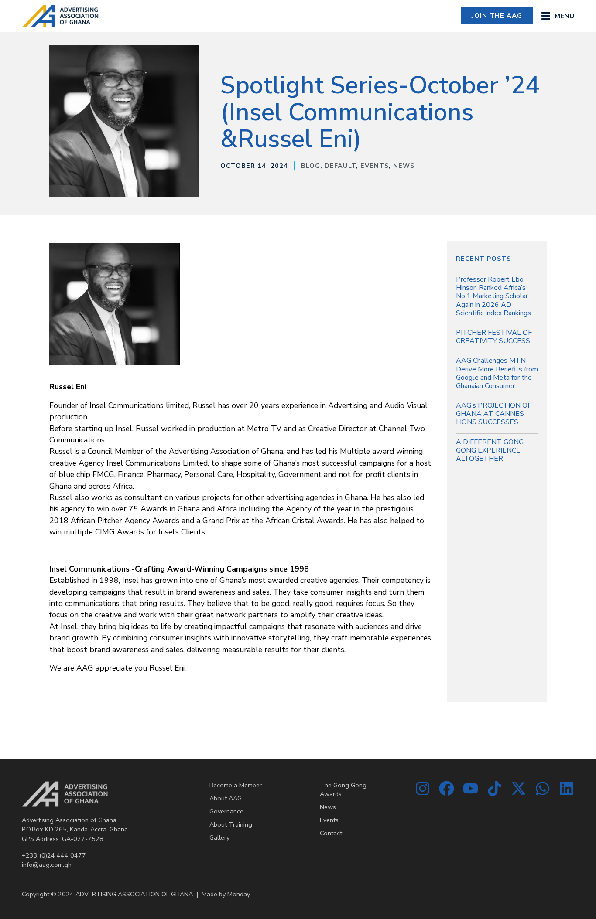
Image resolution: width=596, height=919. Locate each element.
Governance (226, 811)
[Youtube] (470, 788)
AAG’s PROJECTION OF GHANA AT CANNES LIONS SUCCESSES (493, 414)
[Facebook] (446, 788)
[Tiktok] (494, 788)
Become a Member (235, 785)
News (403, 165)
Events (374, 165)
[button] (557, 16)
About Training (230, 824)
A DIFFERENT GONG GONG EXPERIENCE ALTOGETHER (490, 450)
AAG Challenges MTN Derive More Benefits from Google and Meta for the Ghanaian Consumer (497, 373)
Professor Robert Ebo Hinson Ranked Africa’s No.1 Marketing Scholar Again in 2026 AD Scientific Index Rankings (493, 296)
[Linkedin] (566, 788)
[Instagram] (422, 788)
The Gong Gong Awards (343, 789)
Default (340, 165)
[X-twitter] (518, 788)
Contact (331, 833)
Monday (238, 894)
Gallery (219, 837)
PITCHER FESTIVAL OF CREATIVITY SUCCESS (494, 337)
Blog (310, 165)
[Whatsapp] (542, 788)
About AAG (225, 798)
